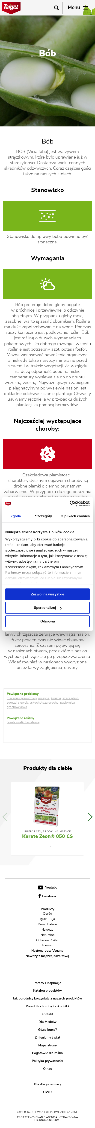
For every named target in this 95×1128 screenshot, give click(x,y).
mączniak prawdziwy (22, 698)
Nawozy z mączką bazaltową (47, 956)
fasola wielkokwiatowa (23, 722)
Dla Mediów (47, 1022)
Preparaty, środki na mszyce (47, 832)
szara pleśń (70, 698)
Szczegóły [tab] (43, 516)
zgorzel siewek (17, 702)
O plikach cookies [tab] (75, 516)
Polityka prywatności (47, 1061)
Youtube (50, 887)
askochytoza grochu (44, 702)
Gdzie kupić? (47, 1029)
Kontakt (47, 1014)
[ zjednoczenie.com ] (47, 1120)
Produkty (47, 909)
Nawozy (47, 929)
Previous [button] (4, 816)
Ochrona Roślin (47, 940)
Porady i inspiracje (47, 983)
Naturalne (47, 935)
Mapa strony (47, 1045)
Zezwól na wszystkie (47, 594)
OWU (47, 1092)
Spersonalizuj (45, 608)
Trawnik (47, 945)
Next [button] (90, 816)
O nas (47, 1068)
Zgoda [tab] (16, 516)
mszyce (43, 698)
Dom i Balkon (47, 924)
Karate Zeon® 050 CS (47, 836)
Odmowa (47, 621)
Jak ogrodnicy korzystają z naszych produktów (47, 998)
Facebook (48, 896)
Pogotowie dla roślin (47, 1053)
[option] (47, 819)
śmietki (56, 698)
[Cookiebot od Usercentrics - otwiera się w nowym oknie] (69, 503)
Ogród (47, 913)
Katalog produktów (47, 990)
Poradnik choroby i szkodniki (47, 1006)
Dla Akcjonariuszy (47, 1084)
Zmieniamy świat (47, 1037)
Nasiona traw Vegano (47, 950)
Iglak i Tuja (47, 919)
